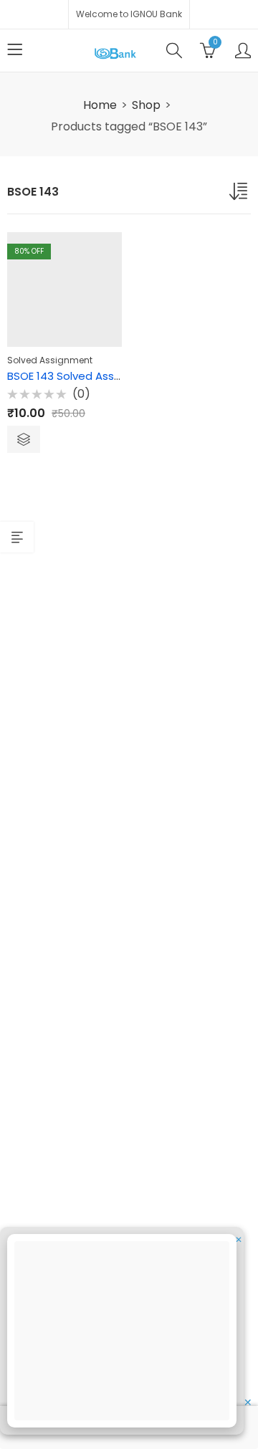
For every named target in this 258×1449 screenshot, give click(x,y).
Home (100, 105)
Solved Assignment (49, 360)
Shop (146, 105)
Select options (23, 439)
